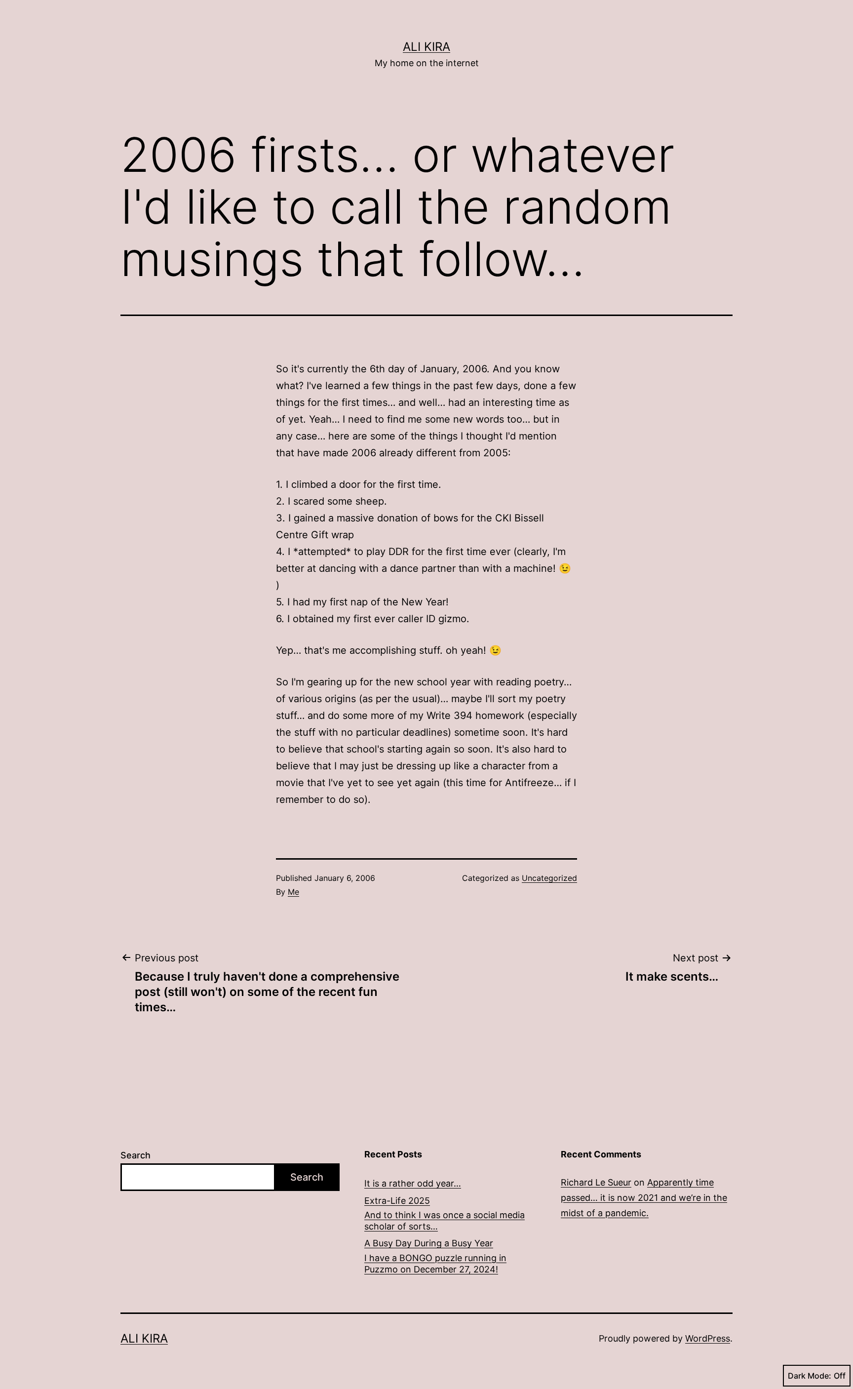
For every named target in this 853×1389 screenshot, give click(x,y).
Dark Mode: (809, 1376)
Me (293, 892)
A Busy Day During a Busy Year (428, 1243)
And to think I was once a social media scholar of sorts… (444, 1220)
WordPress (707, 1338)
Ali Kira (426, 47)
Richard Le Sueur (596, 1182)
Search (135, 1155)
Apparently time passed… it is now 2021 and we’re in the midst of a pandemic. (644, 1197)
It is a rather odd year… (412, 1183)
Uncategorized (549, 878)
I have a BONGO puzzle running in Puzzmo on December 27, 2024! (435, 1263)
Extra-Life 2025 (397, 1200)
